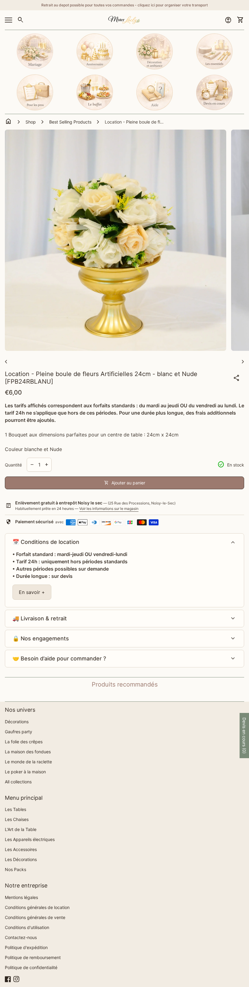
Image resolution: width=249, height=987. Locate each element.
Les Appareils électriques (30, 839)
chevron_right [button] (243, 361)
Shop (31, 121)
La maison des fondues (28, 751)
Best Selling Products (70, 121)
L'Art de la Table (20, 829)
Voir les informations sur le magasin (108, 508)
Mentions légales (21, 897)
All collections (18, 781)
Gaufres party (18, 731)
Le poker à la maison (25, 771)
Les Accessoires (21, 849)
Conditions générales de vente (35, 917)
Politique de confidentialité (31, 967)
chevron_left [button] (6, 361)
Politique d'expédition (26, 947)
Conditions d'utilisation (27, 927)
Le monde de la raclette (28, 761)
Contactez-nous (21, 937)
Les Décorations (21, 859)
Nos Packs (15, 869)
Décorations (17, 721)
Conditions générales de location (37, 907)
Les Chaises (17, 819)
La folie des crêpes (24, 741)
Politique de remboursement (33, 957)
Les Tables (15, 809)
